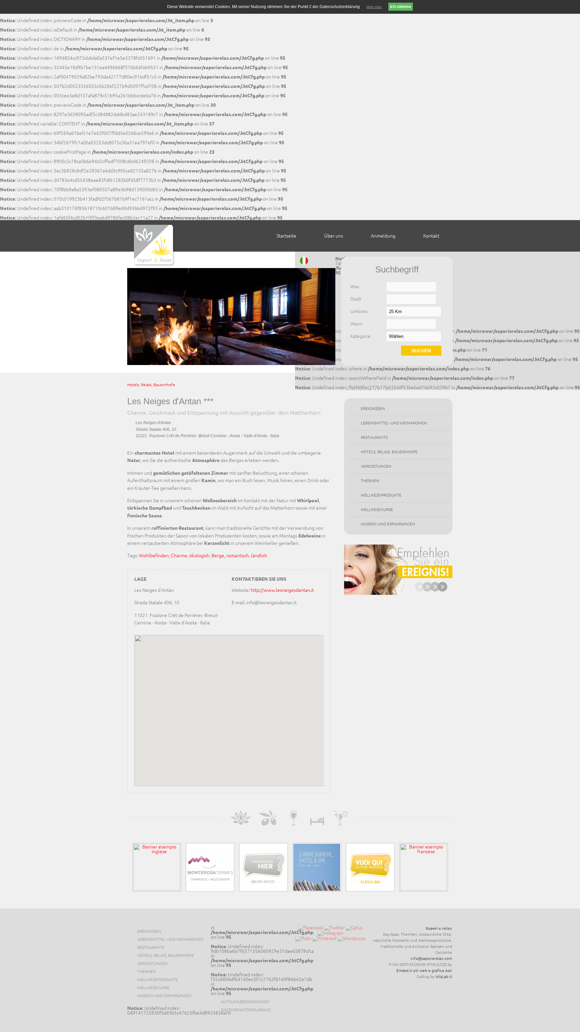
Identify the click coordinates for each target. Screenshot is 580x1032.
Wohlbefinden (154, 555)
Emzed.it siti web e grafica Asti (424, 970)
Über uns (333, 236)
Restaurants (374, 437)
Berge (217, 555)
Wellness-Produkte (381, 495)
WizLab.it (444, 976)
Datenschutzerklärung (246, 1010)
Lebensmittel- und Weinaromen (394, 423)
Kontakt (431, 236)
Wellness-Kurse (377, 509)
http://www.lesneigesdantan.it (282, 590)
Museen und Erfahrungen (388, 524)
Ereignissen (373, 408)
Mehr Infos (374, 7)
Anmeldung (383, 236)
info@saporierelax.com (431, 958)
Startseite (286, 236)
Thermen (370, 480)
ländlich (259, 555)
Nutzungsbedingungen (245, 1001)
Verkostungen (376, 466)
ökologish (199, 555)
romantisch (237, 555)
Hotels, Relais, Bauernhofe (151, 384)
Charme (179, 555)
